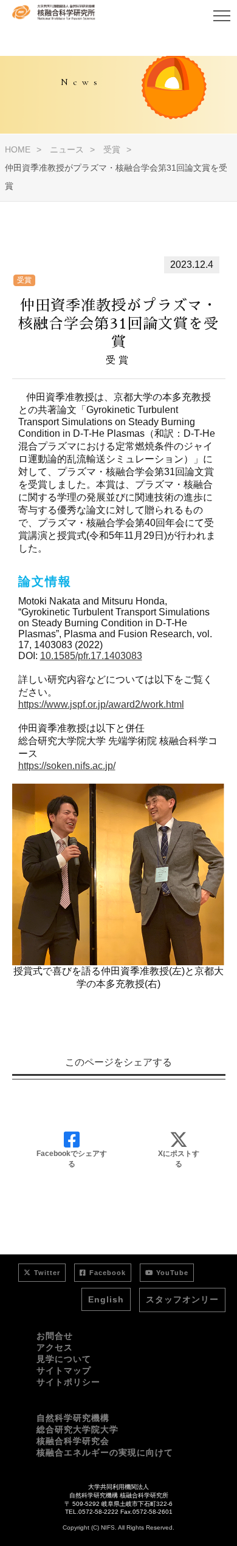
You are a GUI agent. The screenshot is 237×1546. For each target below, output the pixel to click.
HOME (17, 149)
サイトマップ (63, 1370)
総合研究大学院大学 (77, 1429)
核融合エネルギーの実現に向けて (104, 1452)
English (106, 1299)
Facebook (107, 1272)
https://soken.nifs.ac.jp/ (66, 766)
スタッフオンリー (182, 1299)
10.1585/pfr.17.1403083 (91, 656)
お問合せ (54, 1336)
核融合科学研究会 (72, 1441)
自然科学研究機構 (72, 1418)
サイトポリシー (68, 1382)
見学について (63, 1359)
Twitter (47, 1272)
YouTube (172, 1272)
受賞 (111, 149)
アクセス (54, 1347)
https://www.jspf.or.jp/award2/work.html (101, 704)
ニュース (67, 149)
